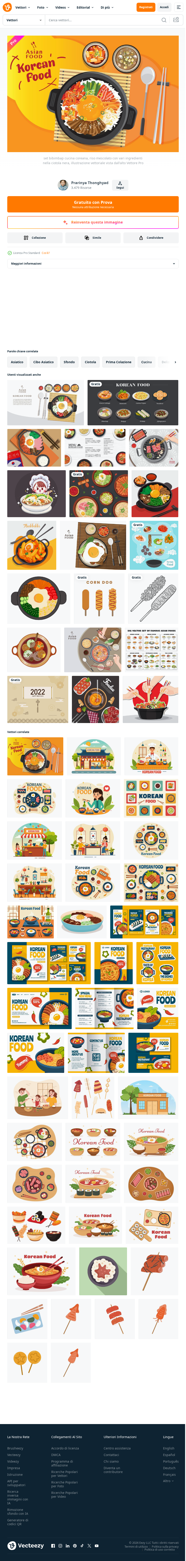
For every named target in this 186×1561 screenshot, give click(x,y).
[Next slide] (168, 359)
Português (167, 1459)
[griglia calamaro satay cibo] (71, 1360)
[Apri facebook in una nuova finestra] (53, 1543)
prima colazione (118, 360)
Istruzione (15, 1472)
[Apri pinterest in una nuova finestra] (75, 1543)
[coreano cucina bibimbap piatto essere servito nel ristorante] (103, 1269)
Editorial (83, 7)
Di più (105, 7)
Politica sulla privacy (161, 1544)
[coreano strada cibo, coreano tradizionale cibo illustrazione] (36, 1223)
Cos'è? (46, 253)
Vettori (20, 7)
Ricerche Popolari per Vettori (64, 1471)
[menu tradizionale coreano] (133, 400)
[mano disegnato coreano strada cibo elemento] (71, 1317)
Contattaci (111, 1452)
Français (166, 1472)
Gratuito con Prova (93, 204)
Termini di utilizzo (132, 1544)
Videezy (13, 1459)
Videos (60, 7)
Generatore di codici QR (17, 1520)
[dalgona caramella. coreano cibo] (27, 1360)
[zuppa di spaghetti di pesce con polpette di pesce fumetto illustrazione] (36, 491)
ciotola (90, 360)
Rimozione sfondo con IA (17, 1509)
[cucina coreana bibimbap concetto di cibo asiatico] (45, 400)
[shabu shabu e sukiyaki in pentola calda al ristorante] (150, 697)
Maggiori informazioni (26, 261)
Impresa (13, 1466)
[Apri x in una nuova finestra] (89, 1543)
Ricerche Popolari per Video (64, 1492)
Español (166, 1452)
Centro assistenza (117, 1446)
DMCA (56, 1452)
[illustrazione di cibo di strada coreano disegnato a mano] (93, 1095)
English (165, 1446)
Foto (40, 7)
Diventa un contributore (113, 1468)
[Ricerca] (164, 20)
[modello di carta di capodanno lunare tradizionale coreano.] (37, 697)
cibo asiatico (43, 360)
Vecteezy (13, 1452)
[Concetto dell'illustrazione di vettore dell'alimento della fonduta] (95, 697)
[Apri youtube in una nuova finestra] (96, 1543)
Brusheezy (15, 1446)
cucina (146, 360)
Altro (163, 1479)
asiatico (17, 360)
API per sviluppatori (16, 1481)
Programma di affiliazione (62, 1461)
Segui (120, 188)
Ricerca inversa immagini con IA (17, 1495)
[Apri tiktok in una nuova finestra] (82, 1543)
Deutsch (166, 1466)
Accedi (164, 7)
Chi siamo (111, 1459)
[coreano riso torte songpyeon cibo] (27, 1317)
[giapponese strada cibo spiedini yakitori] (115, 1317)
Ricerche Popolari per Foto (64, 1482)
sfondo (69, 360)
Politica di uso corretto (156, 1547)
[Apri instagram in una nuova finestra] (60, 1543)
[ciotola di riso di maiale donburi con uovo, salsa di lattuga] (93, 543)
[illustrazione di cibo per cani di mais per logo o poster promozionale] (99, 596)
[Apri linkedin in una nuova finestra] (67, 1543)
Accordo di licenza (65, 1446)
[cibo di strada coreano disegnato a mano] (158, 1317)
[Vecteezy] (7, 7)
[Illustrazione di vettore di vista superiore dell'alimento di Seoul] (34, 445)
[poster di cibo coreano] (98, 491)
